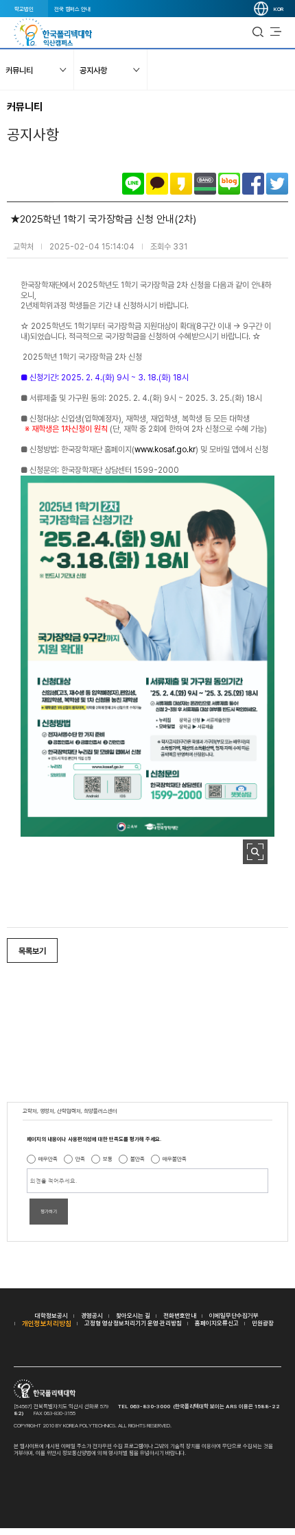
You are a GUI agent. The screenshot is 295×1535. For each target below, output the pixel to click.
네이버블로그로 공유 (229, 184)
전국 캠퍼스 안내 (72, 8)
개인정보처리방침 (46, 1323)
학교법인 (24, 8)
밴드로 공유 (205, 184)
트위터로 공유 (277, 184)
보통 (108, 1158)
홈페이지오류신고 (217, 1323)
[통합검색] (257, 32)
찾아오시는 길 (133, 1315)
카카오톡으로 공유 (157, 184)
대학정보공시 (51, 1315)
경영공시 (92, 1315)
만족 (80, 1158)
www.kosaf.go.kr (165, 449)
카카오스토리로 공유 (181, 184)
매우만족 (48, 1158)
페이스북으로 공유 (253, 184)
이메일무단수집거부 (234, 1315)
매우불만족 (175, 1158)
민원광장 (263, 1323)
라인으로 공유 (133, 184)
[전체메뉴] (275, 32)
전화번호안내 (179, 1315)
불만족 (137, 1158)
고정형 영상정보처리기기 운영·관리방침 (133, 1323)
